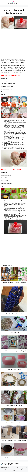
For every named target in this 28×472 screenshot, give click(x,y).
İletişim (4, 463)
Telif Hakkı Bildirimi (7, 464)
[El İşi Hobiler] (13, 3)
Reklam (17, 463)
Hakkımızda (10, 463)
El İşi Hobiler (8, 467)
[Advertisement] (14, 43)
